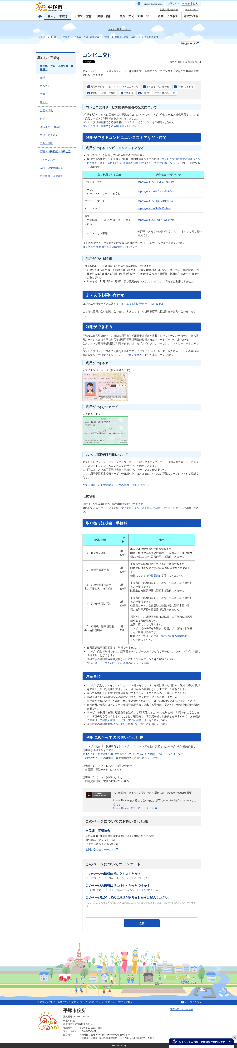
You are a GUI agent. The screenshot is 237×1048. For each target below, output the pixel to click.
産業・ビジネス (168, 16)
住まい (44, 102)
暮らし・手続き (58, 16)
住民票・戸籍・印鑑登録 (127, 37)
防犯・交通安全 (49, 135)
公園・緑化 (46, 110)
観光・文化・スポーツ (134, 16)
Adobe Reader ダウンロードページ (133, 808)
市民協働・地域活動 (51, 176)
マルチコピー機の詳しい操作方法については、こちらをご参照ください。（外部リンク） (134, 754)
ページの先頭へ (193, 1002)
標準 (187, 3)
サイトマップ (191, 9)
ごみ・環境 (46, 143)
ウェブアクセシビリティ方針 (115, 1002)
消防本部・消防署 (50, 127)
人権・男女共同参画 (51, 168)
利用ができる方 (185, 86)
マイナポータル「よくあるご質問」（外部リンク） (151, 508)
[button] (201, 1041)
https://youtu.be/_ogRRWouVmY (156, 220)
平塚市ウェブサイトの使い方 (83, 1002)
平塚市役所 (74, 1010)
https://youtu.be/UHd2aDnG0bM (156, 182)
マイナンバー (47, 159)
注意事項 (128, 93)
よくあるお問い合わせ (157, 86)
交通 (42, 94)
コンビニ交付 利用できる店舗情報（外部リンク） (112, 126)
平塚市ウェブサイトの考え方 (52, 1002)
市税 (42, 77)
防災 (42, 118)
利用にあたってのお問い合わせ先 (158, 93)
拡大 (195, 3)
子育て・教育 (83, 16)
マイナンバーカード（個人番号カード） (126, 355)
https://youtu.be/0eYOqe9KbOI (155, 191)
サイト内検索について (119, 29)
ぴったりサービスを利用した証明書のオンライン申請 (118, 663)
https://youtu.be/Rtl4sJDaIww (154, 208)
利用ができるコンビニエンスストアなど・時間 (114, 86)
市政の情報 (191, 16)
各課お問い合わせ (169, 9)
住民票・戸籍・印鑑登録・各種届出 (92, 37)
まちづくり (46, 86)
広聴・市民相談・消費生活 (55, 151)
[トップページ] (40, 16)
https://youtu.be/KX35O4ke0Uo (155, 201)
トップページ (42, 37)
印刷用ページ (188, 43)
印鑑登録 (153, 575)
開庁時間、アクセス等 (181, 1009)
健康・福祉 (104, 16)
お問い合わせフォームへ (100, 849)
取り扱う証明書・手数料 (103, 93)
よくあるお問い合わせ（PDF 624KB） (143, 303)
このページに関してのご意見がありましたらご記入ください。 (128, 897)
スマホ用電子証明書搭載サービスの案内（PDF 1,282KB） (116, 485)
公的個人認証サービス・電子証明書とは (123, 720)
